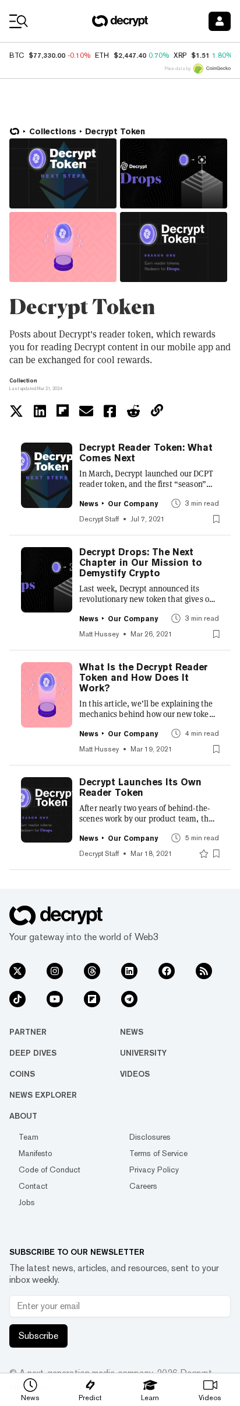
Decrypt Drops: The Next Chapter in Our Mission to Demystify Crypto (140, 563)
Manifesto (35, 1153)
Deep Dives (33, 1052)
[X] (17, 971)
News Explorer (43, 1094)
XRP (180, 55)
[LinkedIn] (129, 971)
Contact (33, 1186)
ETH (102, 55)
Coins (22, 1073)
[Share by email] (86, 411)
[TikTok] (17, 999)
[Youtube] (55, 999)
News (131, 1031)
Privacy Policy (154, 1169)
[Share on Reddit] (133, 411)
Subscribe (38, 1335)
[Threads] (92, 971)
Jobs (27, 1202)
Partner (28, 1031)
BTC (16, 55)
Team (28, 1136)
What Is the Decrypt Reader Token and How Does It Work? (143, 678)
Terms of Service (158, 1153)
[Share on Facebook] (110, 411)
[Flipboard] (92, 999)
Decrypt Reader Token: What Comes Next (146, 453)
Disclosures (150, 1136)
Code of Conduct (49, 1169)
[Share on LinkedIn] (40, 411)
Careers (143, 1186)
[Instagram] (55, 971)
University (143, 1052)
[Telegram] (129, 999)
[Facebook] (166, 971)
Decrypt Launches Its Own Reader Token (140, 787)
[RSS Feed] (204, 971)
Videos (135, 1073)
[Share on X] (16, 411)
